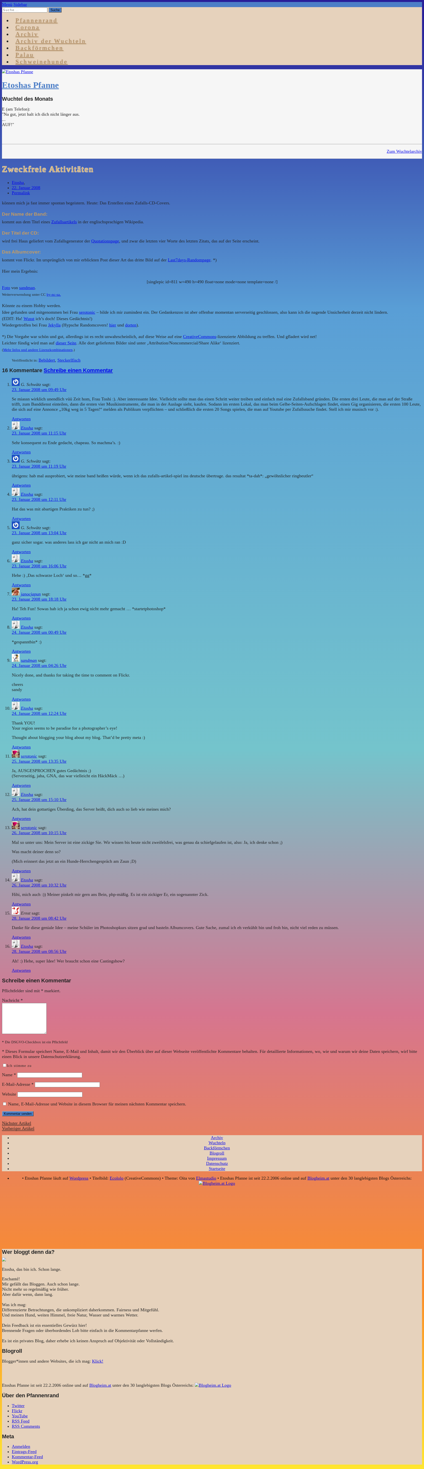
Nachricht (12, 1000)
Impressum (217, 1158)
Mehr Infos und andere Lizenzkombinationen (38, 350)
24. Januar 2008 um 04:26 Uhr (39, 665)
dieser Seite (66, 342)
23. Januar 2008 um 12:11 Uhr (39, 499)
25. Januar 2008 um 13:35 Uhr (39, 761)
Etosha (18, 182)
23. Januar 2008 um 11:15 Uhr (39, 433)
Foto (6, 287)
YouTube (20, 1415)
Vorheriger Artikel (18, 1128)
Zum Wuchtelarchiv (404, 151)
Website (9, 1094)
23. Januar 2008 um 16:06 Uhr (39, 566)
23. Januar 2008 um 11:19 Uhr (39, 466)
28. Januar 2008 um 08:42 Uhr (39, 918)
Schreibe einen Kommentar (78, 370)
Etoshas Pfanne (30, 85)
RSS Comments (26, 1426)
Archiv (217, 1137)
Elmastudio (206, 1178)
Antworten (21, 418)
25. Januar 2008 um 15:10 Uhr (39, 799)
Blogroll (217, 1153)
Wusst (29, 318)
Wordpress (78, 1178)
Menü (7, 4)
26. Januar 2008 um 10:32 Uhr (39, 885)
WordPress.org (25, 1461)
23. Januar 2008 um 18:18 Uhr (39, 599)
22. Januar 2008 (26, 187)
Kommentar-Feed (27, 1456)
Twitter (18, 1405)
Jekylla (54, 325)
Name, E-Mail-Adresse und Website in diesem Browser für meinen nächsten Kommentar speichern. (97, 1104)
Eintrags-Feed (24, 1451)
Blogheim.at (318, 1178)
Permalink (21, 192)
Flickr (17, 1410)
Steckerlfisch (68, 360)
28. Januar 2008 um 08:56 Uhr (39, 951)
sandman (27, 287)
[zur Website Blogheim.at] (217, 1183)
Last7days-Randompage (189, 259)
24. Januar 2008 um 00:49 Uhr (39, 632)
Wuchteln (217, 1142)
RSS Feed (20, 1421)
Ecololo (116, 1178)
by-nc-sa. (54, 295)
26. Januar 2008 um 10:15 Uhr (39, 832)
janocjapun (31, 594)
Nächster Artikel (16, 1123)
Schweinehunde (41, 61)
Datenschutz (217, 1163)
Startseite (217, 1168)
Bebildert (47, 360)
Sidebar (20, 4)
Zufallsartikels (64, 221)
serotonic (87, 312)
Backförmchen (39, 47)
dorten (130, 325)
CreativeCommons (199, 336)
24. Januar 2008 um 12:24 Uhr (39, 713)
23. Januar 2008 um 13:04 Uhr (39, 532)
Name (9, 1074)
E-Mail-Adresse (18, 1084)
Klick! (97, 1361)
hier (112, 325)
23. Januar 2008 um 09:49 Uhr (39, 389)
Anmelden (21, 1446)
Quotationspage (105, 241)
